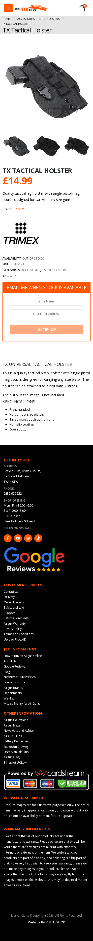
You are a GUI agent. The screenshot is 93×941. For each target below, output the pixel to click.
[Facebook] (8, 538)
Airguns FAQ (12, 757)
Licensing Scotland (16, 682)
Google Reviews (14, 666)
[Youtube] (18, 538)
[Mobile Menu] (8, 8)
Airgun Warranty (15, 623)
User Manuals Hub (16, 752)
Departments (13, 693)
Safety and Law (14, 607)
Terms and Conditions (18, 634)
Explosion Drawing (16, 747)
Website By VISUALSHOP (46, 922)
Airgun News (12, 725)
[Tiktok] (38, 538)
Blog (7, 672)
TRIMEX (18, 209)
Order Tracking (14, 602)
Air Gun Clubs (13, 736)
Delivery (9, 597)
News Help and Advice (19, 730)
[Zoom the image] (35, 548)
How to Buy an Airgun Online (23, 656)
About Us (10, 661)
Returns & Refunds (16, 618)
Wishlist (9, 698)
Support (9, 613)
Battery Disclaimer (16, 741)
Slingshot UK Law (15, 762)
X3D (13, 276)
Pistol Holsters (54, 270)
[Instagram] (28, 538)
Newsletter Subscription (20, 677)
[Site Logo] (31, 8)
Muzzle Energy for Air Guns (21, 703)
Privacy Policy (13, 629)
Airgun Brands (13, 688)
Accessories (30, 270)
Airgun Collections (16, 720)
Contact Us (11, 592)
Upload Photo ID (15, 639)
